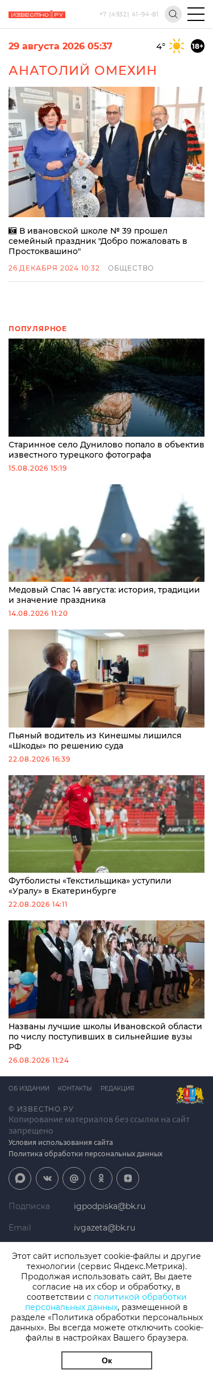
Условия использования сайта (61, 1142)
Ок (107, 1360)
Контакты (75, 1088)
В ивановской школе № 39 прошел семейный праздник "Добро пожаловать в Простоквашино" (98, 241)
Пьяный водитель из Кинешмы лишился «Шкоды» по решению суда (95, 740)
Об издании (29, 1088)
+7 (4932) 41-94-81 (129, 14)
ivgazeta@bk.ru (104, 1228)
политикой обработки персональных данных (106, 1302)
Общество (131, 268)
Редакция (117, 1088)
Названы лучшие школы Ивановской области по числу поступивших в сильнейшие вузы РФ (105, 1036)
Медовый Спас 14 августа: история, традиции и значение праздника (104, 595)
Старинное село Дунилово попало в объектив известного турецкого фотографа (106, 449)
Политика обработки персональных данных (85, 1153)
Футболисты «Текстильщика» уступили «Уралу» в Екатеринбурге (90, 886)
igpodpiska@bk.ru (109, 1206)
